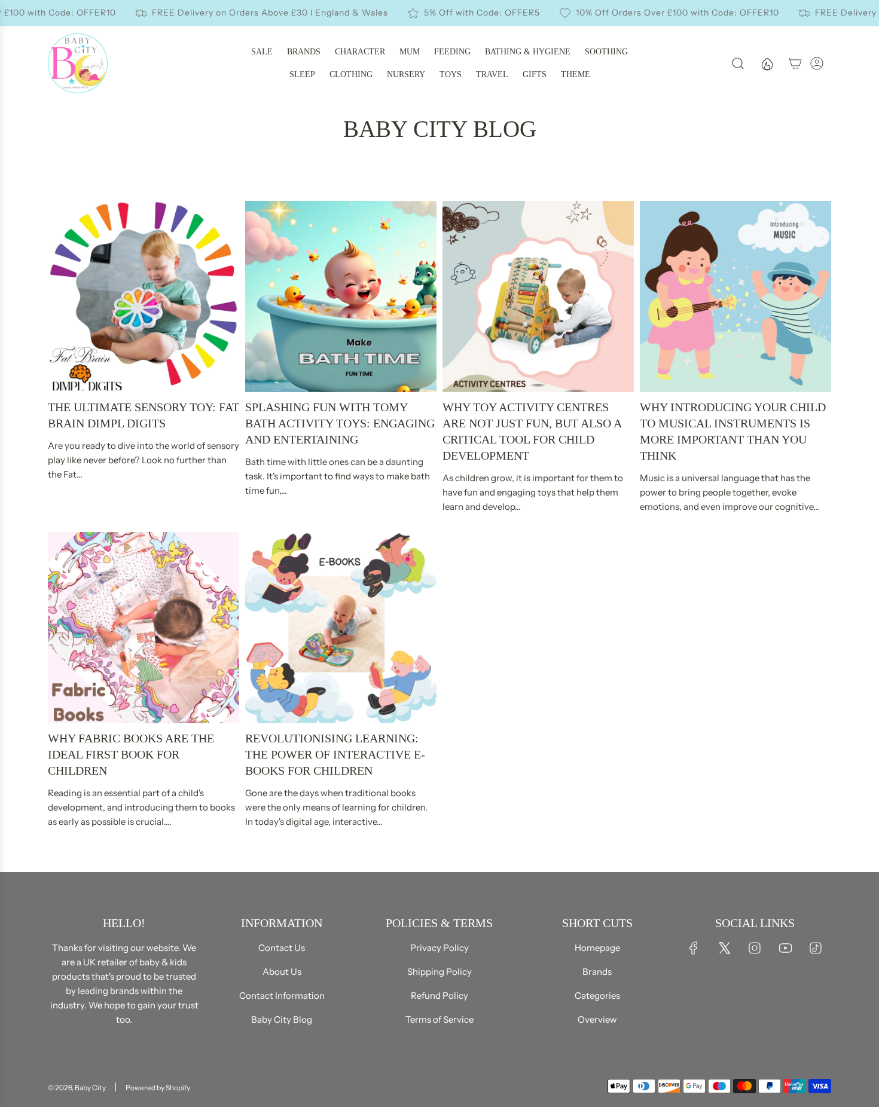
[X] (724, 948)
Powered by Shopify (158, 1087)
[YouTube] (785, 948)
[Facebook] (693, 948)
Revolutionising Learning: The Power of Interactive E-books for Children (335, 754)
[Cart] (795, 63)
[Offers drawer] (766, 63)
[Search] (738, 63)
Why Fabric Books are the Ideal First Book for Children (131, 754)
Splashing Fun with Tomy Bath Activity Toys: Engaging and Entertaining (340, 423)
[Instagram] (754, 948)
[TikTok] (815, 948)
